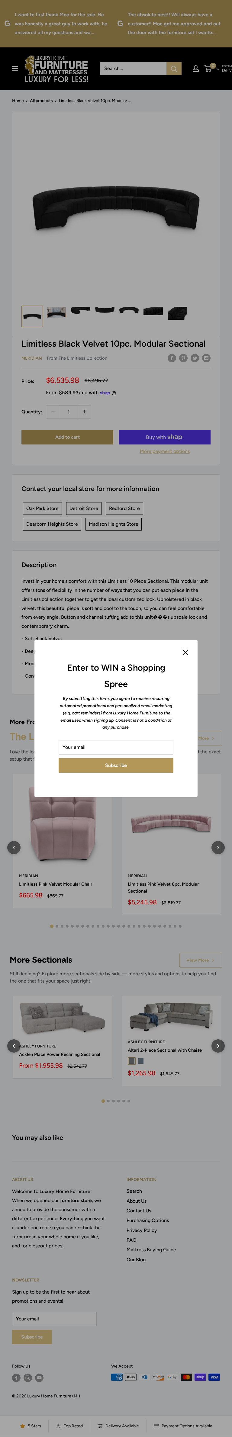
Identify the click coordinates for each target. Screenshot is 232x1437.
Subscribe (116, 765)
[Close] (185, 651)
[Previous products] (14, 847)
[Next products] (218, 847)
